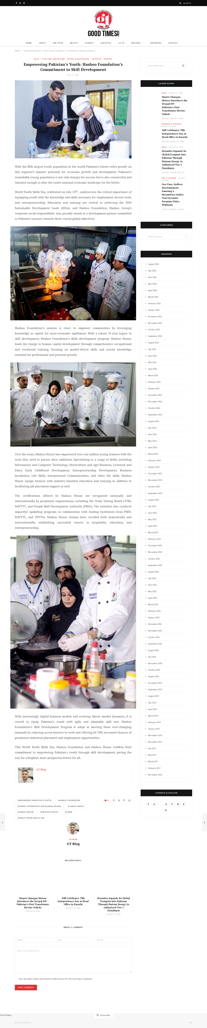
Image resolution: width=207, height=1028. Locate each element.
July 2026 (152, 270)
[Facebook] (7, 175)
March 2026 (153, 297)
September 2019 (155, 689)
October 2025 (154, 329)
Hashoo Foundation (69, 800)
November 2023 (155, 480)
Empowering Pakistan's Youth (34, 800)
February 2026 (154, 303)
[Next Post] (204, 822)
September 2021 (155, 643)
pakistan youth (49, 812)
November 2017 (155, 742)
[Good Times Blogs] (103, 23)
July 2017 (152, 748)
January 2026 (154, 310)
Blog (36, 59)
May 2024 (152, 441)
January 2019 (154, 728)
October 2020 (154, 670)
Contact (173, 43)
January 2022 (154, 617)
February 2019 (154, 722)
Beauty (74, 43)
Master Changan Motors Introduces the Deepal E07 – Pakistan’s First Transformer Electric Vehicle (33, 903)
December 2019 (155, 683)
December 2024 (155, 395)
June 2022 (152, 584)
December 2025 (155, 316)
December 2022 (155, 545)
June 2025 (152, 355)
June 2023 (152, 512)
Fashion (89, 43)
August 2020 (153, 676)
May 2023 (152, 519)
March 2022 (153, 604)
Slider (68, 812)
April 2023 (152, 526)
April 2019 (152, 709)
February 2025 (154, 382)
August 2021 (153, 650)
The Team (58, 43)
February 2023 (154, 539)
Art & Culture (169, 178)
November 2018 (155, 735)
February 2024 (154, 460)
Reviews (136, 43)
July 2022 (152, 578)
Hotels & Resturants (78, 59)
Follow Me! (105, 1015)
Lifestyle (106, 43)
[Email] (7, 198)
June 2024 (152, 434)
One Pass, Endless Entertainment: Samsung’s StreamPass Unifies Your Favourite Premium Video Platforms (173, 194)
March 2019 (153, 715)
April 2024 (152, 447)
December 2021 (155, 624)
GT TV (121, 43)
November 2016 (155, 774)
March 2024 (153, 454)
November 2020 (155, 663)
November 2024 (155, 401)
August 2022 (153, 571)
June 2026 (152, 277)
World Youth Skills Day (31, 818)
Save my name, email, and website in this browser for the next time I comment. (55, 978)
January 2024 (154, 467)
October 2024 (154, 408)
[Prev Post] (2, 822)
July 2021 (152, 656)
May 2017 (152, 755)
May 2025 (152, 362)
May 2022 (152, 591)
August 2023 (153, 499)
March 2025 (153, 375)
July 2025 (152, 349)
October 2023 (154, 486)
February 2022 (154, 611)
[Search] (180, 3)
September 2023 (155, 493)
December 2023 (155, 473)
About (42, 43)
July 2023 (152, 506)
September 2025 (155, 336)
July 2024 (152, 427)
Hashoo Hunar (26, 812)
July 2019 (152, 702)
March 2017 (153, 761)
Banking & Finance (171, 124)
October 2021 (154, 637)
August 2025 (153, 342)
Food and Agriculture (53, 59)
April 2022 (152, 598)
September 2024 (155, 414)
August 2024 (153, 421)
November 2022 (155, 552)
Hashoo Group (76, 806)
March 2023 (153, 532)
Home (29, 43)
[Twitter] (7, 183)
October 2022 (154, 558)
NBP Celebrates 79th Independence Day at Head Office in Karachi (73, 901)
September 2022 (155, 565)
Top (190, 1022)
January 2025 (154, 388)
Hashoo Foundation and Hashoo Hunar (39, 806)
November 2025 (155, 323)
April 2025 (152, 369)
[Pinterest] (7, 191)
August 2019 (153, 696)
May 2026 (152, 283)
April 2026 (152, 290)
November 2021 (155, 630)
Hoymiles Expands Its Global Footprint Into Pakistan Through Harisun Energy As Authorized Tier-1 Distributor (113, 904)
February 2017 (154, 768)
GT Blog (73, 844)
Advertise (155, 43)
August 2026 (153, 264)
